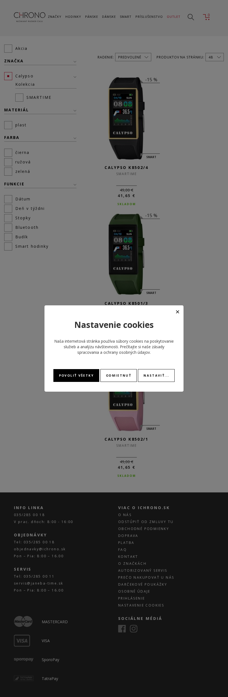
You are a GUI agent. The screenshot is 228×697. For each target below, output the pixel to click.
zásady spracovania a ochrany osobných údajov (120, 349)
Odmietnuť (118, 375)
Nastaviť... (156, 375)
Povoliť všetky (76, 375)
